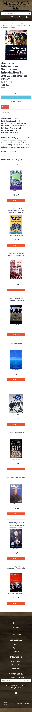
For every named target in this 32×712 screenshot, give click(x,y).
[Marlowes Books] (16, 5)
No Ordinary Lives (16, 164)
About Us (16, 644)
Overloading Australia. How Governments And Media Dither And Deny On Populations (16, 210)
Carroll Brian (16, 414)
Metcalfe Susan (16, 369)
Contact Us (16, 651)
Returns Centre (16, 668)
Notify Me (16, 97)
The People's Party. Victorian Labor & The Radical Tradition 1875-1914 (16, 255)
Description (5, 112)
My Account (16, 627)
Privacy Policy (16, 665)
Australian (9, 24)
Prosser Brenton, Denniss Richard (16, 593)
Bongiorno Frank (16, 280)
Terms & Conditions (16, 661)
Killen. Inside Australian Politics (16, 477)
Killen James (16, 503)
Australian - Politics (18, 24)
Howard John (16, 548)
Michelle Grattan (16, 459)
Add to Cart (16, 200)
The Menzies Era (16, 388)
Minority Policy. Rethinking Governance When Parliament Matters (16, 568)
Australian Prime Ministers (16, 432)
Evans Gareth (16, 324)
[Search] (29, 13)
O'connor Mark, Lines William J (16, 235)
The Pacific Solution (16, 343)
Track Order (16, 631)
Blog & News (16, 648)
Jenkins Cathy (16, 190)
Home (3, 24)
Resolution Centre (16, 634)
